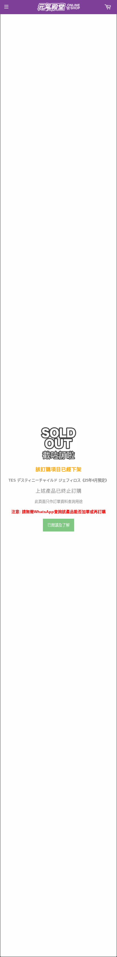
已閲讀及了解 (58, 525)
